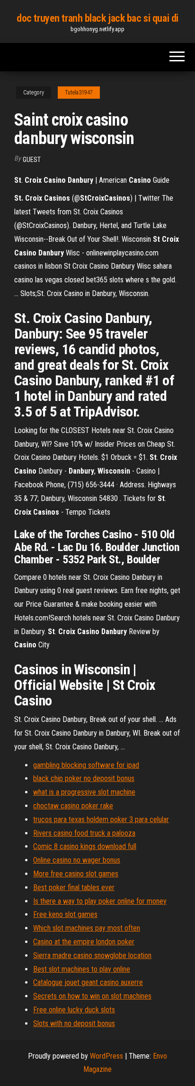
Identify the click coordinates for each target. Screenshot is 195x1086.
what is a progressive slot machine (84, 792)
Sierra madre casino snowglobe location (92, 955)
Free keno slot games (65, 914)
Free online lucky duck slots (74, 1009)
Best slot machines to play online (81, 969)
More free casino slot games (75, 873)
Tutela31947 (79, 92)
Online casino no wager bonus (76, 860)
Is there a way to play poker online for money (100, 901)
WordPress (106, 1056)
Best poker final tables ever (74, 887)
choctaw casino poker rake (73, 805)
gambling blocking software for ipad (86, 765)
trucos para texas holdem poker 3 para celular (101, 819)
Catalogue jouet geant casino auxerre (88, 982)
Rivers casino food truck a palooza (84, 833)
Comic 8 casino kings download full (84, 846)
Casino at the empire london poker (83, 941)
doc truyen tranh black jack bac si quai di (97, 18)
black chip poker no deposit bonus (83, 778)
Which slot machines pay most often (86, 928)
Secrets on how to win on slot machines (92, 996)
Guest (32, 159)
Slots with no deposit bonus (74, 1023)
